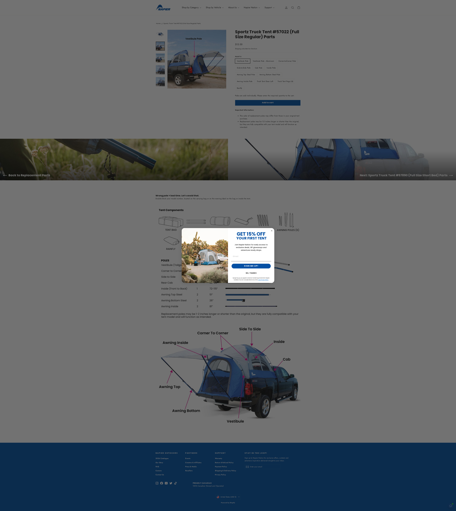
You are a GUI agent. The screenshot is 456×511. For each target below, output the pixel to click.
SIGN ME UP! (251, 266)
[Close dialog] (271, 230)
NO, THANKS (251, 273)
